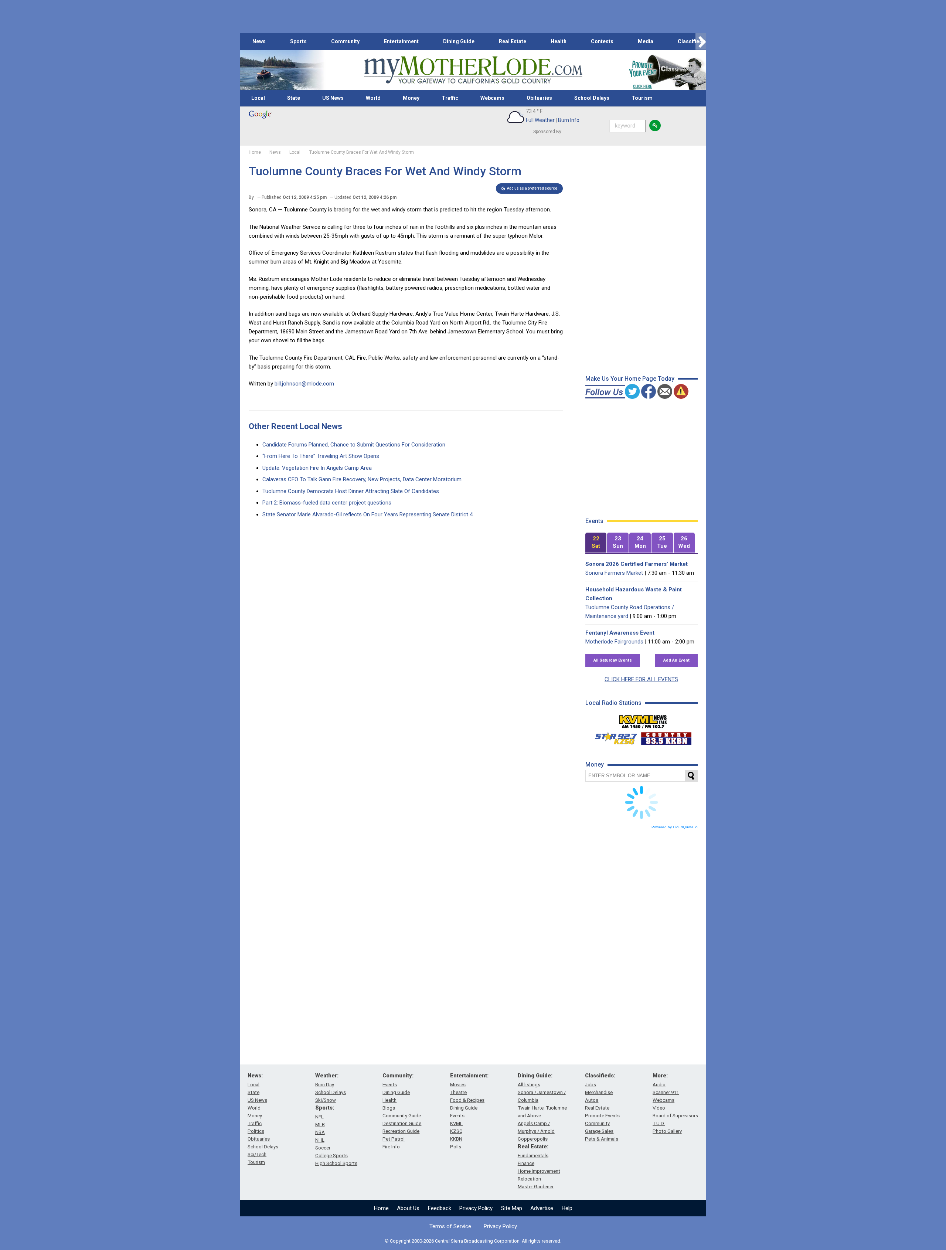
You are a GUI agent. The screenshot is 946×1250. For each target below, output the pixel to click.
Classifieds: (600, 1075)
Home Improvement (539, 1171)
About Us (408, 1208)
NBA (320, 1132)
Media (645, 41)
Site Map (511, 1208)
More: (660, 1075)
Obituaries (539, 98)
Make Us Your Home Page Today (629, 378)
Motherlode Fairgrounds (614, 641)
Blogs (388, 1108)
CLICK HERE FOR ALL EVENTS (641, 679)
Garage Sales (599, 1131)
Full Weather (540, 120)
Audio (659, 1084)
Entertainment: (469, 1075)
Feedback (439, 1208)
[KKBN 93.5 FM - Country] (666, 736)
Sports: (324, 1107)
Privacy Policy (476, 1208)
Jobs (590, 1084)
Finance (526, 1163)
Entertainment (401, 41)
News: (255, 1075)
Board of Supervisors (675, 1115)
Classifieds (691, 41)
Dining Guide (458, 41)
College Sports (331, 1155)
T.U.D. (659, 1123)
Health (558, 41)
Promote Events (602, 1115)
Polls (455, 1146)
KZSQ (456, 1131)
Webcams (492, 98)
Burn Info (568, 120)
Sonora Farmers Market (614, 573)
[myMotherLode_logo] (473, 70)
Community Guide (401, 1115)
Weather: (326, 1075)
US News (333, 98)
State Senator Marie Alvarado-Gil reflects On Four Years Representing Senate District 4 (367, 514)
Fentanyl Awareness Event (619, 632)
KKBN (456, 1139)
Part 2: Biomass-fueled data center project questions (326, 502)
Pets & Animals (601, 1139)
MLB (320, 1124)
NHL (319, 1140)
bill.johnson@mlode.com (304, 383)
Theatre (458, 1092)
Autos (591, 1100)
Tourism (642, 98)
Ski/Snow (325, 1100)
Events (389, 1084)
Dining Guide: (535, 1075)
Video (659, 1108)
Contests (602, 41)
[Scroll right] (700, 41)
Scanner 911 (666, 1092)
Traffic (450, 98)
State (293, 98)
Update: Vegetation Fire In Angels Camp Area (317, 468)
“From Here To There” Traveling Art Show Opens (320, 456)
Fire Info (391, 1146)
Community (345, 41)
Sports (298, 41)
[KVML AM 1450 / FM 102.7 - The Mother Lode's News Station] (643, 719)
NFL (319, 1117)
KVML (456, 1123)
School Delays (591, 98)
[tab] (596, 543)
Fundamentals (533, 1155)
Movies (458, 1084)
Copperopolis (533, 1139)
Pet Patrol (393, 1139)
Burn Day (324, 1084)
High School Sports (336, 1163)
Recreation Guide (400, 1131)
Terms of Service (450, 1226)
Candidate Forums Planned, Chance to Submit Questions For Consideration (353, 444)
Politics (256, 1131)
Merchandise (599, 1092)
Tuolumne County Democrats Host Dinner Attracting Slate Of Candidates (350, 491)
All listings (529, 1084)
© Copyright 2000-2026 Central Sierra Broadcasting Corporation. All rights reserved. (473, 1241)
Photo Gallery (667, 1131)
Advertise (541, 1208)
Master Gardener (536, 1186)
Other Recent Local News (295, 426)
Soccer (322, 1148)
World (373, 98)
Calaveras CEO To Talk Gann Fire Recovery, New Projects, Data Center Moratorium (362, 479)
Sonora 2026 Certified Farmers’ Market (636, 564)
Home (381, 1208)
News (259, 41)
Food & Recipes (467, 1100)
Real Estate (512, 41)
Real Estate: (533, 1146)
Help (567, 1208)
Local (258, 98)
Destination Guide (401, 1123)
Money (411, 98)
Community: (398, 1075)
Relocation (529, 1179)
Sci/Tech (257, 1154)
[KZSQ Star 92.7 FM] (612, 736)
